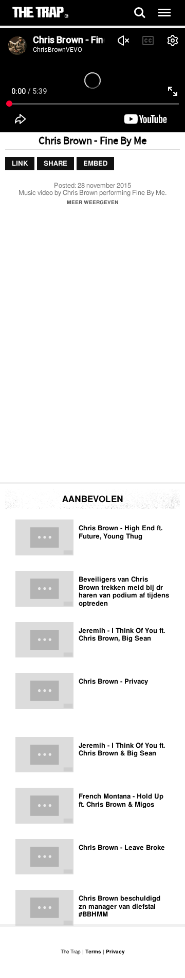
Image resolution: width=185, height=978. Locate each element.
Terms (93, 951)
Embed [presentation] (95, 163)
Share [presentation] (55, 163)
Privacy (115, 951)
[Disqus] (92, 346)
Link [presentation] (20, 163)
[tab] (19, 163)
